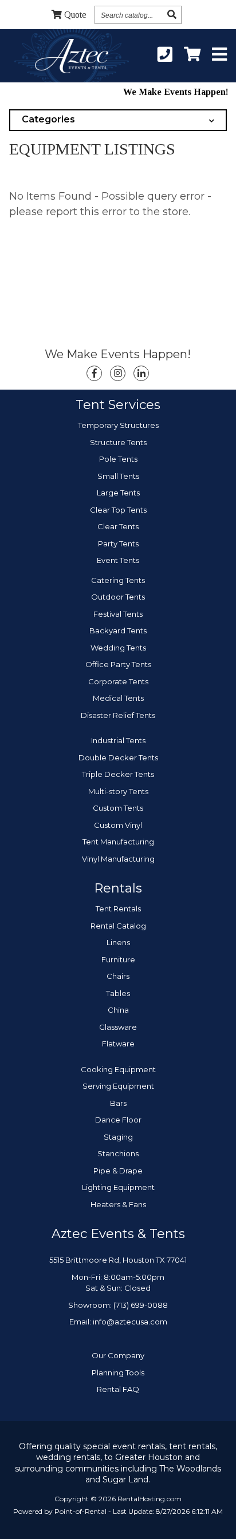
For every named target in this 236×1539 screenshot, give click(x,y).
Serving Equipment (118, 1085)
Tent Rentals (118, 908)
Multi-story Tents (118, 791)
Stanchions (118, 1153)
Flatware (118, 1043)
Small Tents (118, 476)
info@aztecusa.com (130, 1321)
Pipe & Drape (118, 1170)
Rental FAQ (118, 1389)
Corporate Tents (118, 681)
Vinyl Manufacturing (118, 858)
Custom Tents (118, 807)
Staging (118, 1136)
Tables (118, 993)
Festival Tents (118, 613)
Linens (118, 942)
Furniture (118, 959)
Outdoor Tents (118, 596)
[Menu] (219, 55)
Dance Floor (118, 1119)
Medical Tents (118, 698)
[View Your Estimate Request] (192, 55)
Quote (75, 14)
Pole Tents (118, 458)
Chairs (118, 976)
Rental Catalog (118, 925)
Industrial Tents (118, 740)
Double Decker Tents (118, 757)
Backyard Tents (118, 630)
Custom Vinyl (118, 825)
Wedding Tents (118, 647)
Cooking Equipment (118, 1069)
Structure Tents (118, 442)
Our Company (118, 1355)
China (118, 1009)
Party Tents (118, 543)
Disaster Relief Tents (118, 715)
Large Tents (118, 492)
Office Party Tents (118, 664)
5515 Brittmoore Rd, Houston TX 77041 (118, 1259)
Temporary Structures (118, 425)
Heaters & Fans (118, 1204)
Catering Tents (118, 580)
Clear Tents (118, 526)
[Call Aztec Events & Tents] (165, 55)
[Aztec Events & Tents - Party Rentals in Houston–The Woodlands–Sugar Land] (71, 58)
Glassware (118, 1027)
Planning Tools (118, 1372)
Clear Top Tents (118, 509)
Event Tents (118, 560)
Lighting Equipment (118, 1187)
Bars (118, 1103)
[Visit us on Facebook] (94, 373)
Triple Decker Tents (118, 774)
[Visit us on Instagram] (117, 373)
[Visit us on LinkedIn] (141, 373)
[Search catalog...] (172, 14)
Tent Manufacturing (118, 841)
